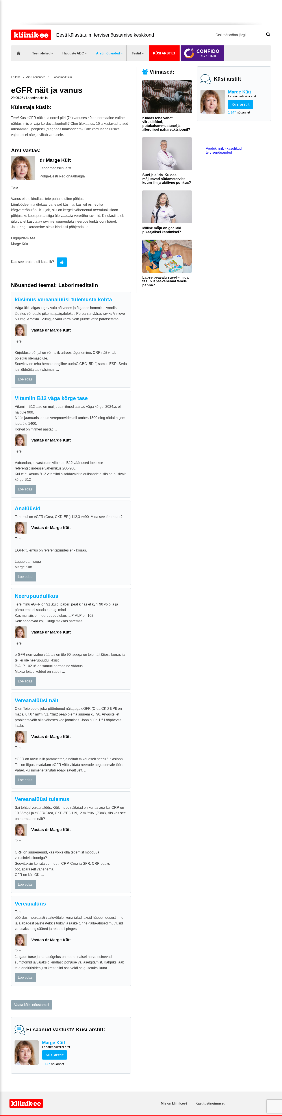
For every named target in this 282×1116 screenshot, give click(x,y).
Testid (136, 53)
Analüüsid (28, 508)
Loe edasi (25, 379)
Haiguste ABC (73, 53)
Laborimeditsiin (62, 77)
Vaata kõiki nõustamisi (31, 1005)
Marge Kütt (242, 93)
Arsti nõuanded (108, 53)
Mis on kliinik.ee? (174, 1103)
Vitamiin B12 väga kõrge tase (51, 398)
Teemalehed (41, 53)
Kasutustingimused (210, 1103)
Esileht (15, 77)
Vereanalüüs (30, 904)
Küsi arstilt (164, 53)
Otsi (268, 34)
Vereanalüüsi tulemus (42, 799)
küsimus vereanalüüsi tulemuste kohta (63, 299)
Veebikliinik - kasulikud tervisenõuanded (224, 150)
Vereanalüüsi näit (36, 700)
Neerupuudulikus (36, 596)
